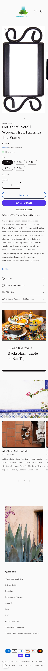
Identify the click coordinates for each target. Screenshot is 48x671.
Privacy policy (11, 665)
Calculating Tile (12, 621)
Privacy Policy (11, 585)
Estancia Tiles (13, 661)
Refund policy (41, 661)
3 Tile (32, 162)
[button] (5, 11)
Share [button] (7, 269)
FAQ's (7, 615)
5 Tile (19, 168)
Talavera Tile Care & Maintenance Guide (22, 633)
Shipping (5, 147)
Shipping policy (39, 665)
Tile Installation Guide (14, 627)
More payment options (24, 209)
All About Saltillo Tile (15, 450)
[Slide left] (18, 118)
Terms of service (25, 665)
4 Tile (7, 168)
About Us (9, 603)
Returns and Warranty (14, 597)
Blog (7, 609)
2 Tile (19, 162)
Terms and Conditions (14, 579)
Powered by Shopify (26, 661)
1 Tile (7, 162)
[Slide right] (30, 118)
